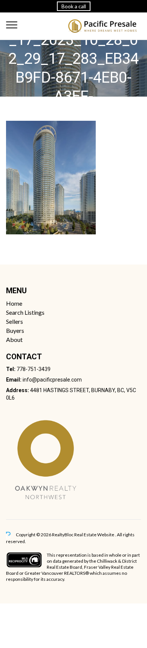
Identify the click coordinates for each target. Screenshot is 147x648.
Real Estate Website (94, 534)
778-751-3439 (34, 369)
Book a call (73, 6)
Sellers (14, 321)
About (14, 339)
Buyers (15, 330)
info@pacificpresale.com (52, 380)
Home (14, 303)
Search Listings (25, 312)
